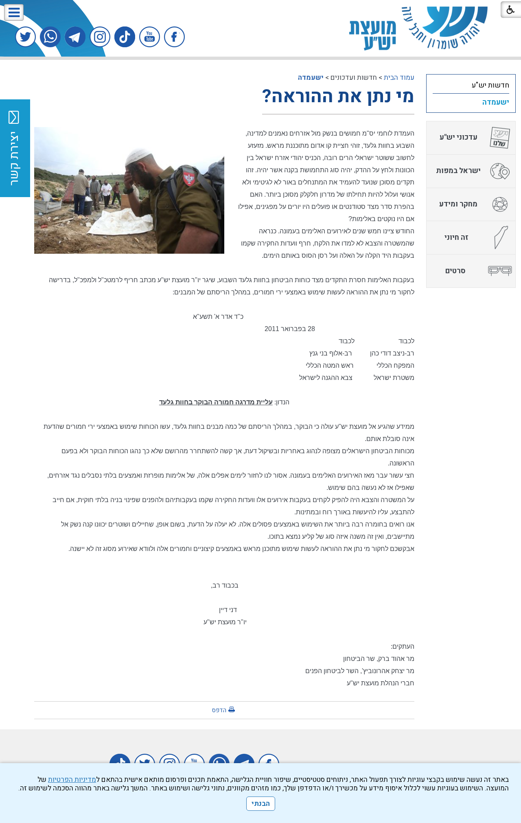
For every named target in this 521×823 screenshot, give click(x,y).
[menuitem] (471, 85)
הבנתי (261, 804)
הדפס (219, 710)
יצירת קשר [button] (14, 158)
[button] (14, 12)
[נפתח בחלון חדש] (174, 36)
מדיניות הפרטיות (72, 780)
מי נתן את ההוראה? (338, 96)
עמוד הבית (399, 77)
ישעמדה (311, 77)
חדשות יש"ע (490, 85)
